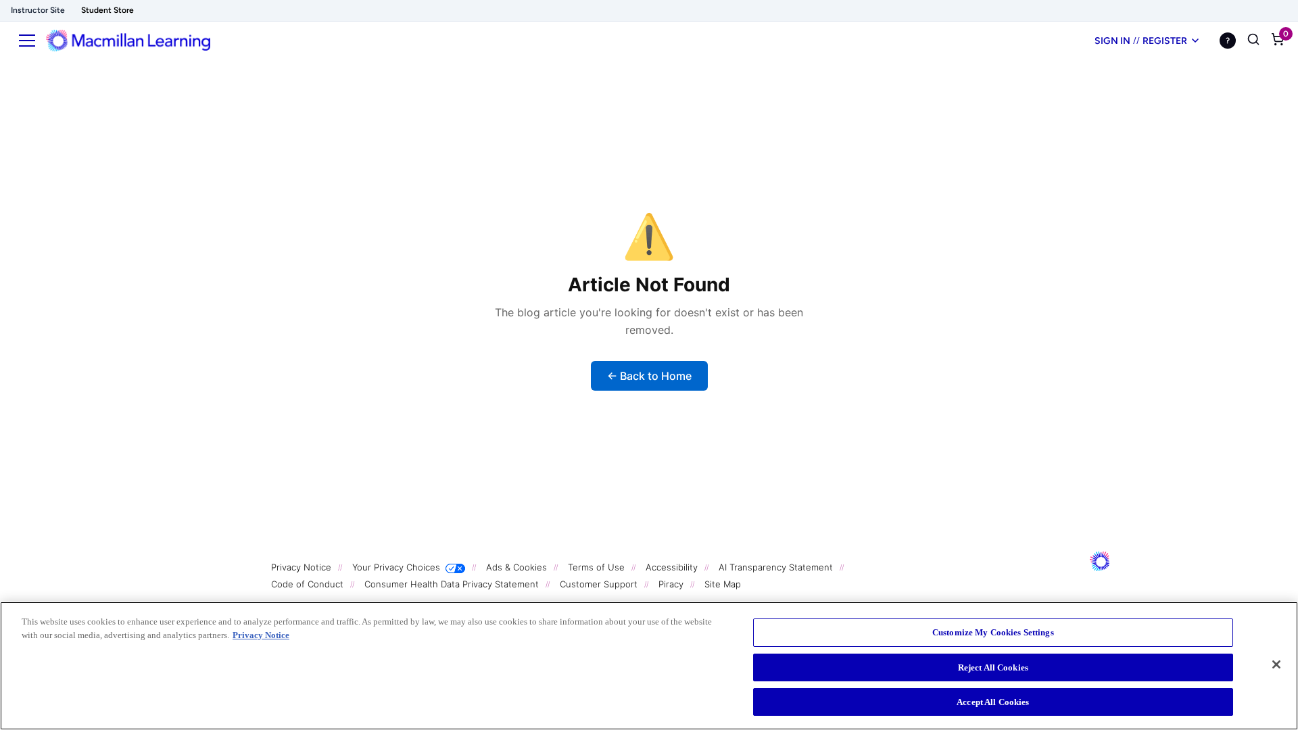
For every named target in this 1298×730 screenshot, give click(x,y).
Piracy (672, 584)
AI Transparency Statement (777, 567)
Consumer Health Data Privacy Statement (453, 584)
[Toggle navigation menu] (27, 40)
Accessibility (673, 567)
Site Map (722, 584)
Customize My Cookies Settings (993, 632)
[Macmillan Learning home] (128, 40)
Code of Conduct (308, 584)
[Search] (1253, 40)
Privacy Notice (302, 567)
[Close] (1276, 664)
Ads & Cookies (518, 567)
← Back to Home (649, 376)
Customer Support (600, 584)
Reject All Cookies (993, 667)
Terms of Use (597, 567)
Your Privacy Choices (396, 567)
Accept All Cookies (993, 702)
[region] (649, 666)
